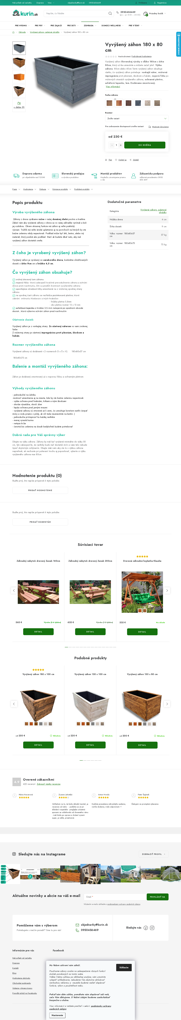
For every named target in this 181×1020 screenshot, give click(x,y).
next (167, 590)
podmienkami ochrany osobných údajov (123, 904)
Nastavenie (57, 1015)
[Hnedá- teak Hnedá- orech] (142, 592)
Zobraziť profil (152, 854)
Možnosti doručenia (160, 126)
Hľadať (110, 13)
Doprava (40, 2)
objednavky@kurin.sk (76, 2)
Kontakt (15, 968)
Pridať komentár (40, 522)
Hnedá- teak (140, 610)
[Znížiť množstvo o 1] (112, 145)
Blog (14, 973)
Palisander (36, 723)
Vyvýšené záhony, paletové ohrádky (153, 211)
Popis (14, 189)
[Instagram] (152, 928)
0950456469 (95, 2)
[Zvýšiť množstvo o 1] (120, 145)
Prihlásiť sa (157, 897)
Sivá (40, 723)
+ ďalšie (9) (19, 107)
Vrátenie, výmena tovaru (22, 988)
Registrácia (162, 2)
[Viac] (160, 26)
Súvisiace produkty (60, 189)
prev (14, 590)
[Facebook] (146, 928)
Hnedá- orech (144, 610)
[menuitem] (22, 26)
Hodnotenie (28, 189)
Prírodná (45, 723)
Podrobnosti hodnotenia (141, 56)
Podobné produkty (82, 189)
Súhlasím (124, 967)
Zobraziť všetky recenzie (48, 784)
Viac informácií (113, 86)
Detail (38, 631)
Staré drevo (50, 723)
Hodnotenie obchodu (21, 978)
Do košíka (145, 145)
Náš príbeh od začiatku (22, 2)
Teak (31, 723)
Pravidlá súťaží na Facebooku (24, 993)
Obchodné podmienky (21, 983)
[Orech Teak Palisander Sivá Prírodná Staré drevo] (38, 705)
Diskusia (42, 189)
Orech (26, 723)
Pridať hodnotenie (40, 490)
